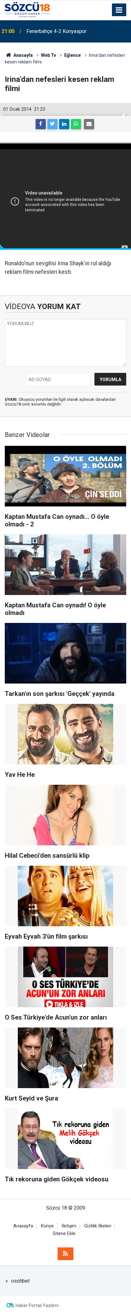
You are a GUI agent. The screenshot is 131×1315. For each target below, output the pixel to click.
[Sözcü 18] (27, 9)
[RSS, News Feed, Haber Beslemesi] (65, 1253)
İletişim (69, 1226)
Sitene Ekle (64, 1233)
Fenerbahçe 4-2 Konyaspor (56, 31)
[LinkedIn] (64, 124)
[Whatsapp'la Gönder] (76, 124)
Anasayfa (23, 1226)
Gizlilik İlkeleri (97, 1226)
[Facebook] (41, 124)
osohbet (20, 1281)
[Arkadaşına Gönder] (89, 124)
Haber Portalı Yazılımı (37, 1305)
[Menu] (119, 10)
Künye (47, 1226)
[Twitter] (52, 124)
